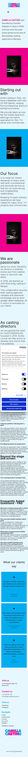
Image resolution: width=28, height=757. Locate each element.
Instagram (5, 707)
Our (3, 721)
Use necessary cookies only (14, 408)
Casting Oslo (6, 717)
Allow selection (14, 404)
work (6, 721)
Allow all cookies (14, 399)
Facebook (5, 705)
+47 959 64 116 (7, 694)
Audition (4, 723)
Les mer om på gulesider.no (14, 751)
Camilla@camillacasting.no (10, 696)
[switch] (24, 379)
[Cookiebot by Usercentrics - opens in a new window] (19, 347)
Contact (4, 719)
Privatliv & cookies (8, 726)
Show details (19, 395)
